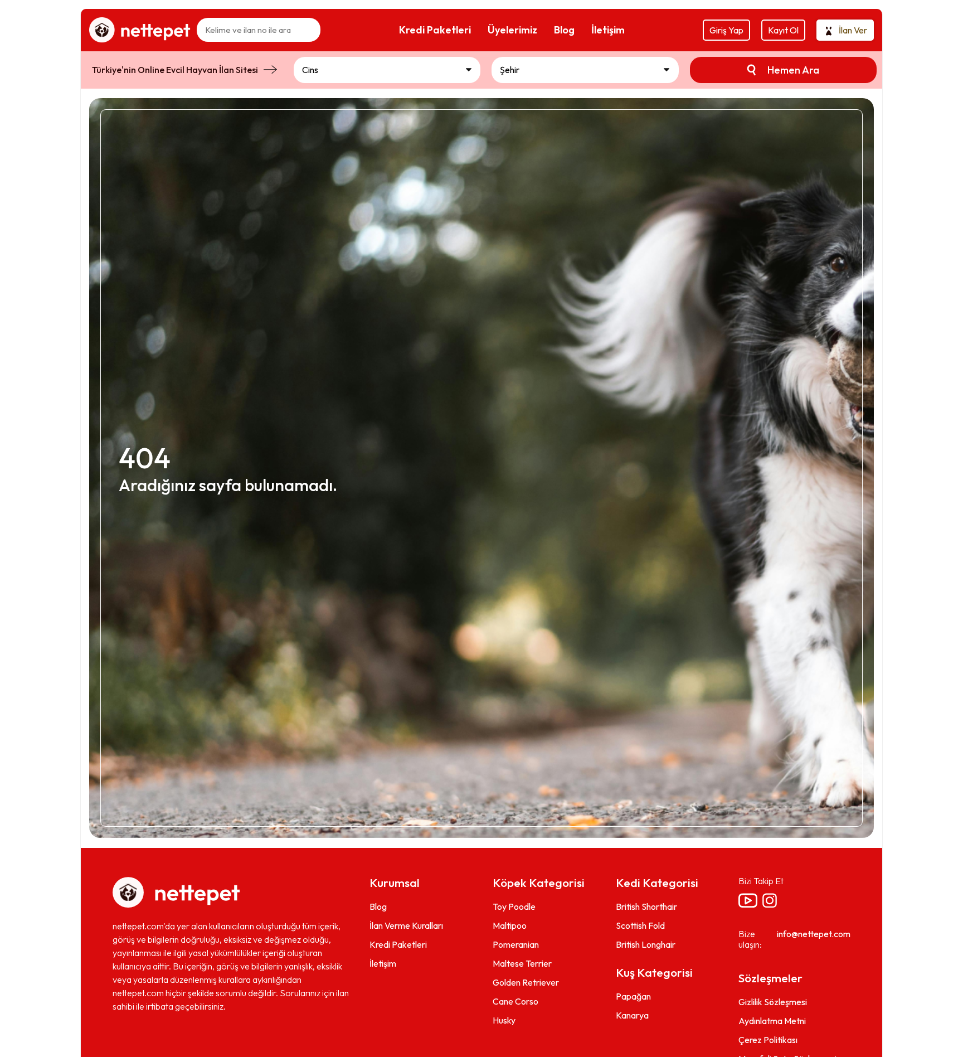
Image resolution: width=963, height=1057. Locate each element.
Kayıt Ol (783, 30)
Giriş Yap (726, 30)
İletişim (382, 963)
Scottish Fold (640, 925)
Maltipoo (510, 925)
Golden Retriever (526, 982)
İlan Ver (853, 30)
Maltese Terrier (522, 963)
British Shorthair (646, 906)
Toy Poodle (514, 906)
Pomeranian (516, 944)
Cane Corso (515, 1001)
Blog (378, 906)
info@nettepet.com (813, 933)
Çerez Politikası (767, 1039)
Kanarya (632, 1015)
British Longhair (645, 944)
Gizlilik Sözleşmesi (772, 1001)
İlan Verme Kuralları (406, 925)
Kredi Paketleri (398, 944)
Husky (504, 1020)
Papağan (633, 996)
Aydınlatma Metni (772, 1020)
